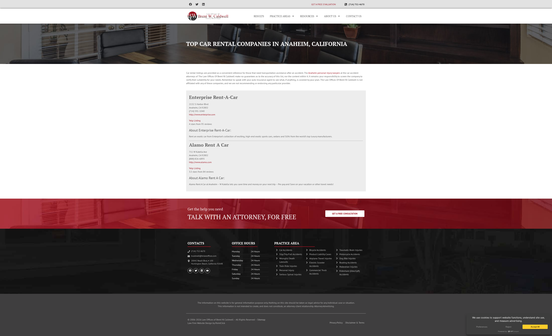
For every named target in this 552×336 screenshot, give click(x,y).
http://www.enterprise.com (202, 114)
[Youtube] (207, 270)
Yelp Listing (195, 120)
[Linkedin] (203, 4)
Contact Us (354, 16)
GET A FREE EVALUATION (323, 4)
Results (259, 16)
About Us (330, 16)
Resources (307, 16)
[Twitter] (197, 4)
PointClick (220, 323)
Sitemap (261, 319)
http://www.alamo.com (200, 162)
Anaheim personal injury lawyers (324, 72)
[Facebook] (190, 4)
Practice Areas (280, 16)
